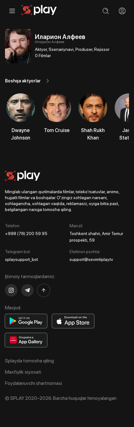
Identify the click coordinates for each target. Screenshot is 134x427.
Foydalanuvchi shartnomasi (33, 383)
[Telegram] (27, 290)
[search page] (105, 11)
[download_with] (26, 321)
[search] (105, 11)
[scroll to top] (43, 290)
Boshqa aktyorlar (23, 80)
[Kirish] (122, 11)
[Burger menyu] (12, 11)
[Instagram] (11, 290)
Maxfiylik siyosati (23, 372)
